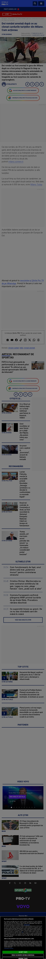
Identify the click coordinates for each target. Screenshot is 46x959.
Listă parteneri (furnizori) (8, 948)
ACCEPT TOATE (23, 952)
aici (22, 931)
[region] (23, 937)
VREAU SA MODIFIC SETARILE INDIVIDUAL (23, 955)
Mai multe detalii (27, 924)
